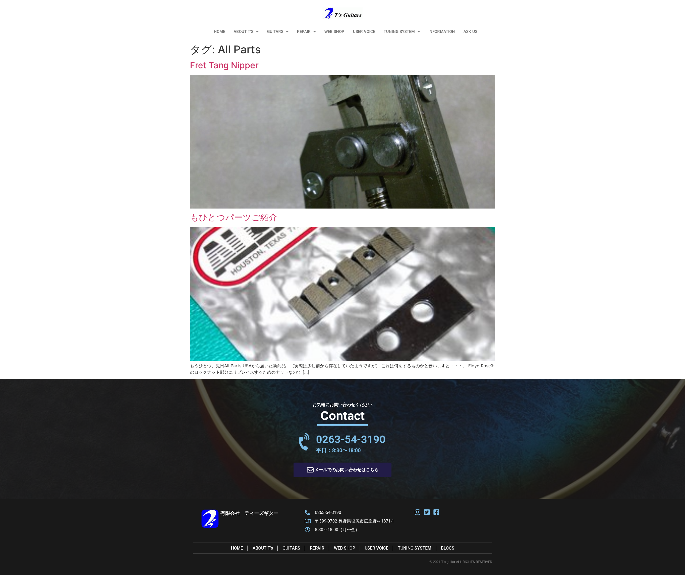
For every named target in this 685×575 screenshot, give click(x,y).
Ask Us (470, 31)
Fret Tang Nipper (224, 65)
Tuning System (399, 31)
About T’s (243, 31)
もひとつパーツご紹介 (233, 217)
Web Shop (334, 31)
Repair (304, 31)
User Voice (364, 31)
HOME (219, 31)
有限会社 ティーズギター (249, 513)
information (441, 31)
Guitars (275, 31)
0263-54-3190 (351, 439)
